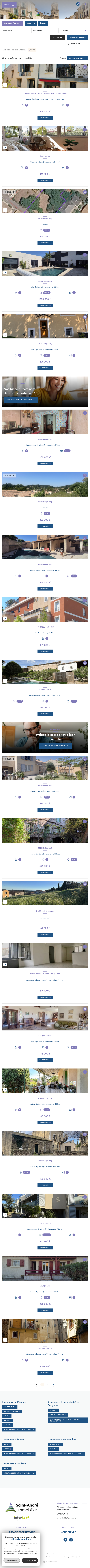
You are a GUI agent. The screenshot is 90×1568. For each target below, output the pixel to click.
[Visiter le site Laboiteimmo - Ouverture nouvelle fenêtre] (49, 1562)
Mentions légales (45, 1557)
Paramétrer (12, 1560)
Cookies (81, 1557)
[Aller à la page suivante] (53, 1384)
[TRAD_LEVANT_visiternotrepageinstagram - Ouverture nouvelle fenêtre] (71, 1540)
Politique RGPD (69, 1557)
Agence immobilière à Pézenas (14, 50)
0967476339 (63, 1514)
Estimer (43, 23)
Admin (58, 1557)
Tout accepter (30, 1560)
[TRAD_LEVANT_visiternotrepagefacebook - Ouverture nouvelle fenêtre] (65, 1540)
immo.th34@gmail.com (66, 1518)
